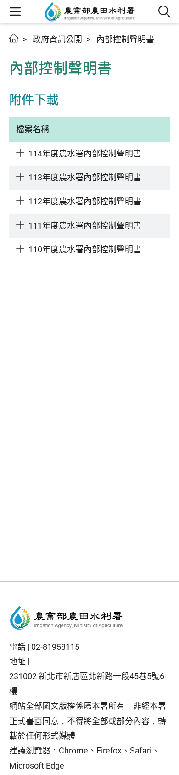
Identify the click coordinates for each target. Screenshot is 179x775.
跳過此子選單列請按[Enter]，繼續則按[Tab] (18, 49)
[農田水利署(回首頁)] (66, 617)
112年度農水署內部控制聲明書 (84, 201)
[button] (164, 12)
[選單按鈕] (15, 11)
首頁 (13, 38)
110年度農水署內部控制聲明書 (84, 249)
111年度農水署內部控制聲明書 (84, 225)
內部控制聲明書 (125, 39)
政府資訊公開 (57, 39)
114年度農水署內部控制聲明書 (84, 153)
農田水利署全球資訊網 (90, 11)
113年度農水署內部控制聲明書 (84, 177)
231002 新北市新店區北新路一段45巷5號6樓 (86, 683)
